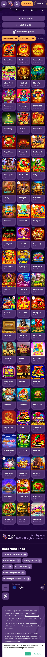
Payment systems (11, 573)
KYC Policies (21, 566)
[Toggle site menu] (4, 4)
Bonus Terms (9, 560)
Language (16, 584)
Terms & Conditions (12, 554)
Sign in (40, 4)
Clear (40, 39)
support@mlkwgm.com (14, 579)
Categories (8, 39)
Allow (28, 654)
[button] (28, 587)
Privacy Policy (30, 560)
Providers (24, 39)
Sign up (27, 4)
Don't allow (38, 654)
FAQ (5, 566)
